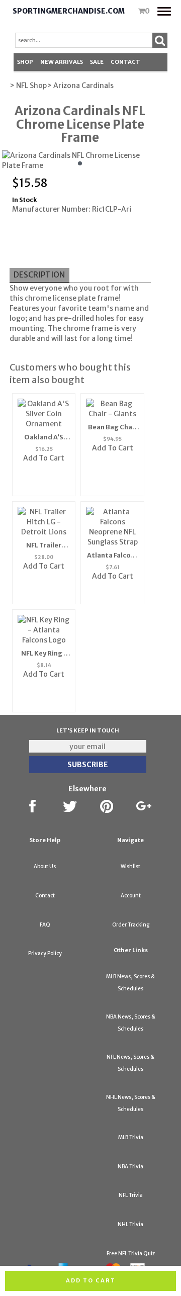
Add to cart (91, 1280)
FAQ (45, 924)
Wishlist (130, 866)
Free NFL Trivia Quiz (131, 1253)
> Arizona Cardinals (80, 85)
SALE (97, 61)
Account (131, 895)
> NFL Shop (28, 85)
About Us (45, 866)
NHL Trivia (130, 1224)
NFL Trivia (131, 1195)
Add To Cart (43, 457)
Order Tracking (130, 924)
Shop (25, 61)
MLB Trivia (130, 1137)
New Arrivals (61, 61)
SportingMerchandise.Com (69, 11)
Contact (125, 61)
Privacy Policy (45, 953)
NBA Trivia (130, 1166)
